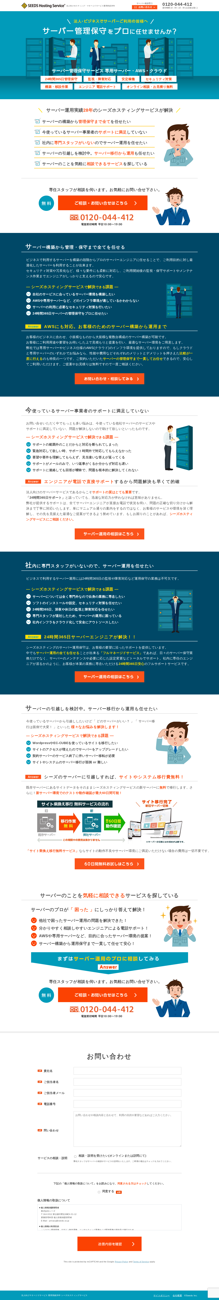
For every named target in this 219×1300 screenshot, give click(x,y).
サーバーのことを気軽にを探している (95, 164)
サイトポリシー (161, 1295)
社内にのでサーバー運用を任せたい (94, 142)
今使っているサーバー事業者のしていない (94, 132)
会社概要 (177, 1295)
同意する (107, 1191)
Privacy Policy (121, 1262)
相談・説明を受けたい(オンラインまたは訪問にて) (111, 1155)
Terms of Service (141, 1262)
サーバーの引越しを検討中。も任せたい (98, 153)
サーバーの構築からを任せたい (86, 121)
